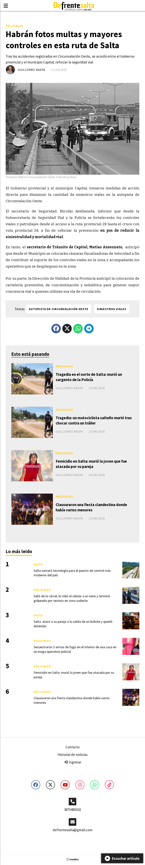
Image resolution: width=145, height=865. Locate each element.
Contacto (72, 747)
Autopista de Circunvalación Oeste (58, 309)
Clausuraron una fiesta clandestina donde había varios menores (91, 507)
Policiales (14, 26)
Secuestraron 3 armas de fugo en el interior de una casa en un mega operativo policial (75, 649)
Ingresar (74, 762)
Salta (38, 564)
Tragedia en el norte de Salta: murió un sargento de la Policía (89, 377)
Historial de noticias (72, 754)
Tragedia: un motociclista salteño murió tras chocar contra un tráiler (94, 420)
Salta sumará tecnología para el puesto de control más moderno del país (72, 572)
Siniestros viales (111, 309)
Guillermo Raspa (31, 70)
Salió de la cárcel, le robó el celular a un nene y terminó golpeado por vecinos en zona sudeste (72, 598)
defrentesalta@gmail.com (73, 830)
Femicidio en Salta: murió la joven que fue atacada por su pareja (91, 464)
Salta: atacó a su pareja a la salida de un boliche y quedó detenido (73, 623)
